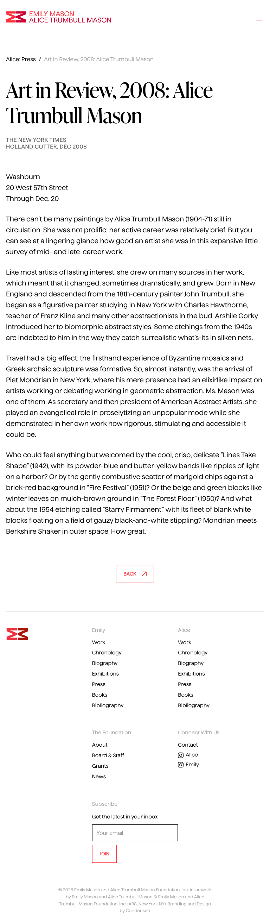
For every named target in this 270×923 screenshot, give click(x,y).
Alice (192, 755)
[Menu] (260, 16)
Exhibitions (105, 674)
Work (98, 642)
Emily (192, 764)
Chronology (107, 652)
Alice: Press (21, 60)
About (100, 745)
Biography (105, 663)
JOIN (104, 853)
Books (99, 695)
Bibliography (108, 705)
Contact (188, 745)
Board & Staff (108, 755)
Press (98, 684)
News (99, 776)
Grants (100, 766)
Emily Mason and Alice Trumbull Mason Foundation (58, 17)
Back (129, 574)
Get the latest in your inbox (125, 817)
